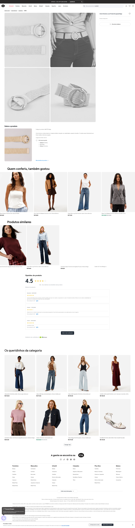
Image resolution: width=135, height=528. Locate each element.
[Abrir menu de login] (126, 6)
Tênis (74, 480)
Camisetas (33, 468)
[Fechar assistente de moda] (23, 509)
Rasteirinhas (75, 474)
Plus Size (98, 466)
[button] (103, 6)
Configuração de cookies (95, 524)
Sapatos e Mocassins (77, 471)
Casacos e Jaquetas (99, 474)
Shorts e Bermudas (56, 477)
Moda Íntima (15, 485)
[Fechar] (132, 524)
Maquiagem (118, 471)
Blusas (13, 468)
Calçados (47, 6)
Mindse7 (41, 6)
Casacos (14, 480)
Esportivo (54, 6)
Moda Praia (14, 482)
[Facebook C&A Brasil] (74, 460)
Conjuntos (54, 471)
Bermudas (33, 474)
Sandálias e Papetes (77, 477)
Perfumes (118, 468)
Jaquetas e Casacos (35, 482)
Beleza (35, 6)
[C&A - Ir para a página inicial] (3, 6)
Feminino (18, 6)
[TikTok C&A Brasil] (64, 460)
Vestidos (14, 474)
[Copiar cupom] (82, 2)
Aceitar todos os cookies (107, 524)
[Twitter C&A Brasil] (71, 460)
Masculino (24, 6)
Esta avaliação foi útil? (31, 300)
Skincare (118, 474)
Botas (74, 468)
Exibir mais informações (66, 491)
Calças (13, 471)
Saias (13, 477)
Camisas (33, 471)
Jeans (59, 6)
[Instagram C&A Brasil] (61, 460)
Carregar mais (67, 444)
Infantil (30, 6)
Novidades (65, 6)
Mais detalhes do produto (42, 160)
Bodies (53, 468)
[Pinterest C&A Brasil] (67, 460)
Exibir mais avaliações (67, 333)
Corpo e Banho (119, 477)
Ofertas (10, 6)
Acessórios (118, 480)
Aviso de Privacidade (65, 525)
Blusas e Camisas (98, 471)
